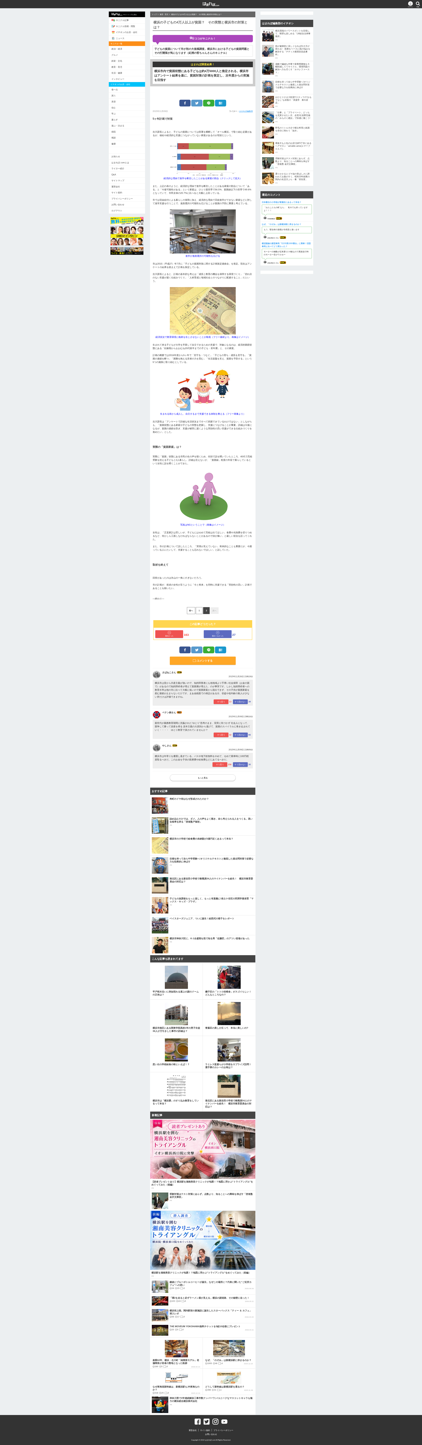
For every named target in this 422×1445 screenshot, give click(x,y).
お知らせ (115, 156)
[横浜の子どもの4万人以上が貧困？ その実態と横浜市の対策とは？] (220, 103)
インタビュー (117, 79)
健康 (113, 144)
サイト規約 (116, 192)
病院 (113, 132)
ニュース (120, 38)
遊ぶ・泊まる (117, 125)
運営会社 (115, 186)
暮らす (114, 119)
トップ (154, 14)
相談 (113, 137)
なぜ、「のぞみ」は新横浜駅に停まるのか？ (281, 224)
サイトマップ (117, 180)
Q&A (113, 174)
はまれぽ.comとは (120, 162)
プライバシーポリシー (122, 198)
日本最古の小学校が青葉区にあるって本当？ (281, 202)
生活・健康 (116, 73)
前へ (191, 610)
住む (113, 107)
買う (113, 95)
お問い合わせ (117, 204)
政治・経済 (116, 49)
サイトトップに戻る (130, 14)
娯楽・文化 (116, 61)
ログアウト (116, 210)
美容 (113, 101)
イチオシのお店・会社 (126, 32)
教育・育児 (116, 67)
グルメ (114, 55)
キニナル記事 (122, 20)
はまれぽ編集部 (246, 111)
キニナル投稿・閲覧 (125, 26)
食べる (114, 89)
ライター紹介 (117, 168)
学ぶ (113, 113)
